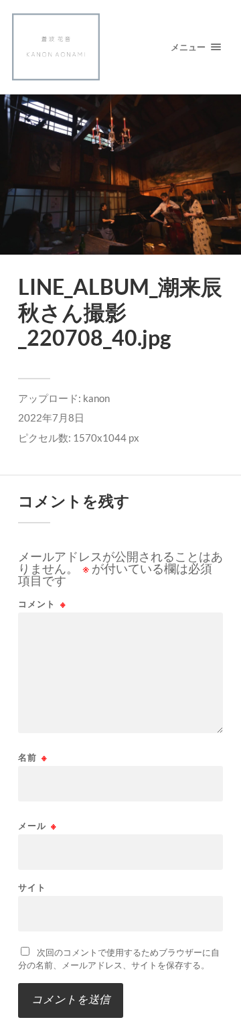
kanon (96, 398)
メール (37, 826)
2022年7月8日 (51, 417)
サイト (32, 887)
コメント (42, 604)
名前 (33, 757)
